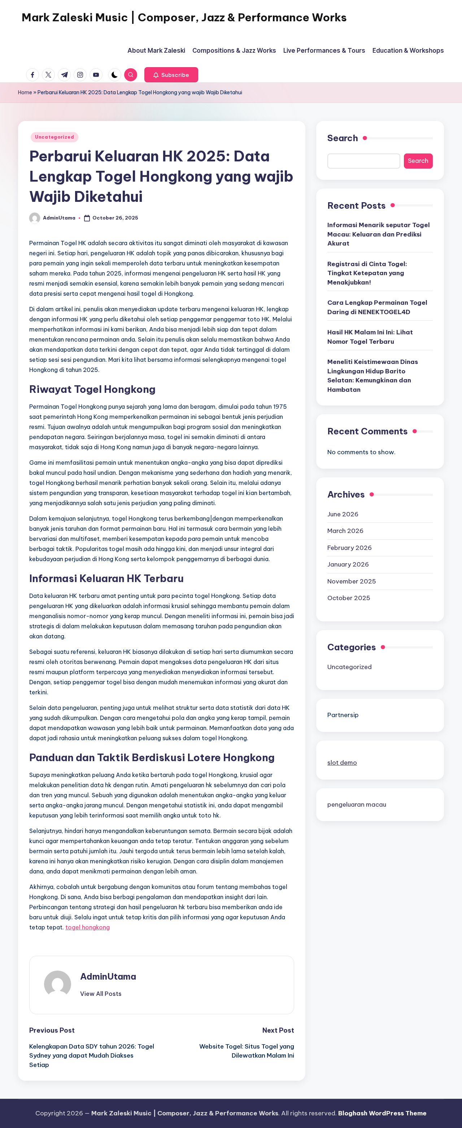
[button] (171, 74)
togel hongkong (87, 927)
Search (342, 138)
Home (25, 92)
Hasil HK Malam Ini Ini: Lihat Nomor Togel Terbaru (370, 337)
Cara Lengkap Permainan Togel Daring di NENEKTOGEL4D (377, 307)
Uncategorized (54, 137)
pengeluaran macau (356, 804)
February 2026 (349, 547)
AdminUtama (108, 976)
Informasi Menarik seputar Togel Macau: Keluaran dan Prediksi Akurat (378, 234)
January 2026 (348, 564)
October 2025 (348, 598)
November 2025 (351, 581)
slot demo (342, 762)
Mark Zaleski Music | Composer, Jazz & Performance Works (184, 17)
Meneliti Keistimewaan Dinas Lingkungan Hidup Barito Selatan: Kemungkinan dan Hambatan (372, 376)
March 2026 (345, 531)
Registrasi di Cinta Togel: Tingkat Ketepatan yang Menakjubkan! (367, 273)
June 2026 (342, 514)
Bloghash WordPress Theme (382, 1113)
